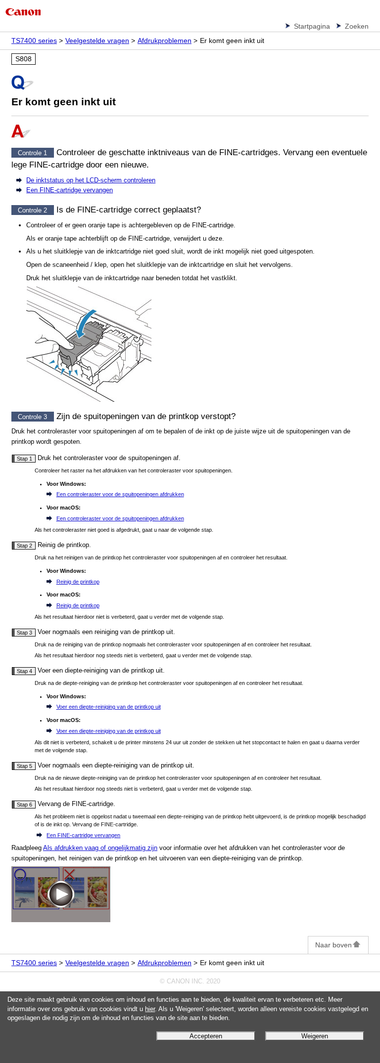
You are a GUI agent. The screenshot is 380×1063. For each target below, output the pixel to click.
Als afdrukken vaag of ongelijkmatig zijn (100, 847)
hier (150, 1009)
